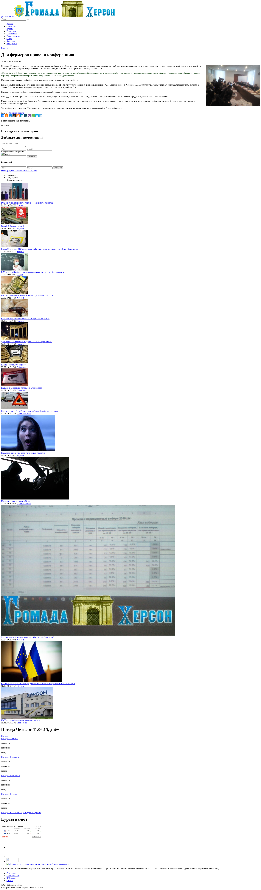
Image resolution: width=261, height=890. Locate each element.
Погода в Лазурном (32, 812)
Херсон (10, 24)
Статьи (20, 205)
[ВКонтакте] (2, 115)
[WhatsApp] (33, 115)
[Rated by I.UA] (12, 861)
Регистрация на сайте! (11, 170)
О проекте (11, 873)
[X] (14, 115)
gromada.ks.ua (7, 16)
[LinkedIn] (21, 115)
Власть (10, 29)
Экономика (12, 34)
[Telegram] (40, 115)
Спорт (9, 38)
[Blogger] (18, 115)
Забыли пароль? (29, 170)
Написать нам (13, 875)
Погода (4, 736)
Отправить (58, 168)
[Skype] (37, 115)
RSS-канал (11, 878)
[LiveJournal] (25, 115)
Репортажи (12, 43)
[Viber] (29, 115)
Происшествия (13, 36)
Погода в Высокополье (11, 812)
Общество (11, 26)
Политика (11, 31)
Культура (11, 41)
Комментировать (16, 113)
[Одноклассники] (6, 115)
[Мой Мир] (10, 115)
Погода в (9, 738)
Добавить (32, 157)
